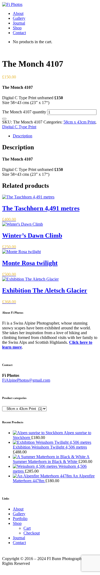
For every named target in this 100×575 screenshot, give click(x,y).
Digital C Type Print (19, 127)
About (18, 13)
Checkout (31, 533)
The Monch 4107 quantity (24, 112)
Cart (27, 528)
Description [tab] (22, 136)
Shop (17, 28)
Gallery (19, 18)
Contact (19, 32)
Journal (19, 23)
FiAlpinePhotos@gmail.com (26, 380)
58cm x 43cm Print (79, 122)
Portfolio (20, 518)
